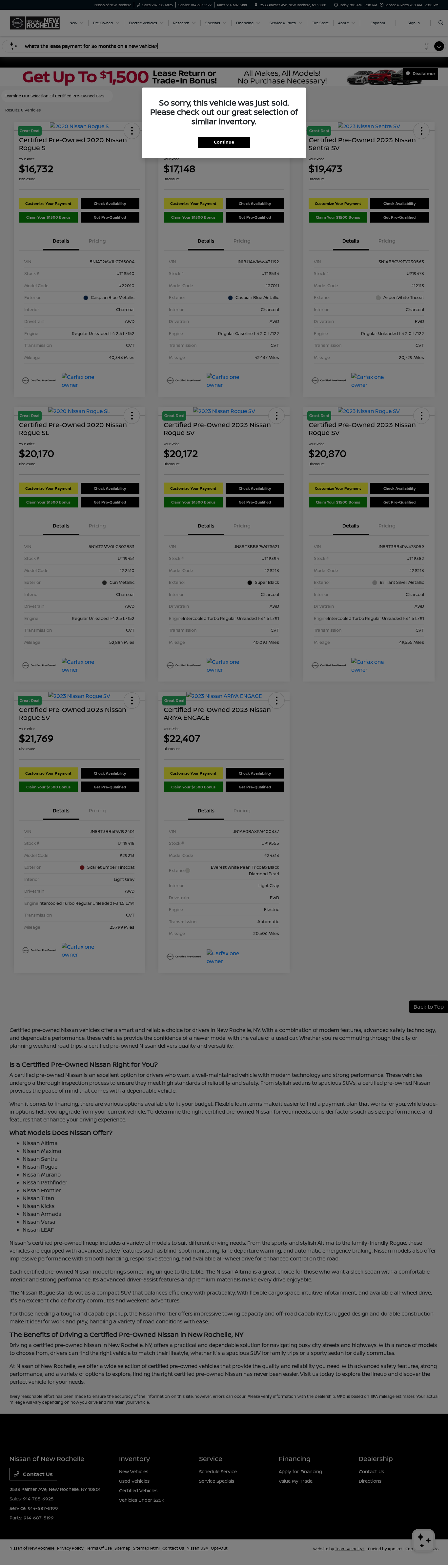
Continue (224, 142)
